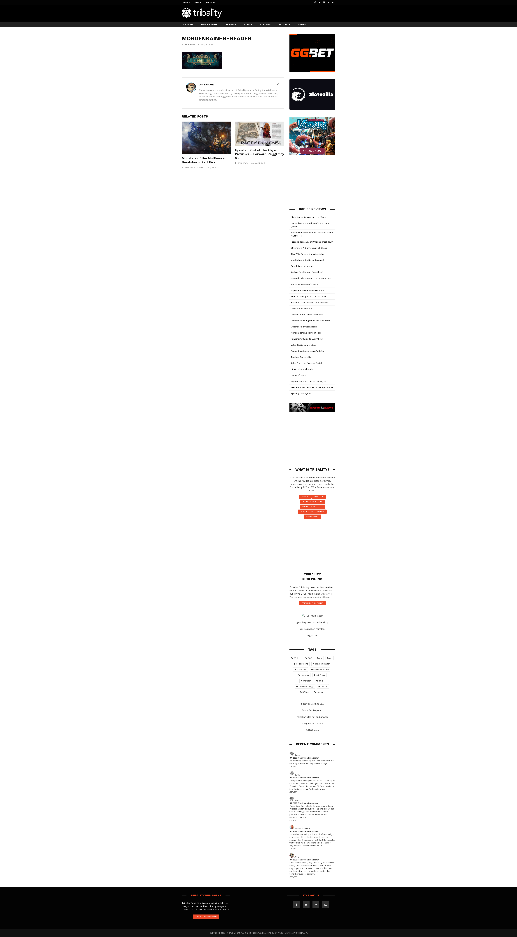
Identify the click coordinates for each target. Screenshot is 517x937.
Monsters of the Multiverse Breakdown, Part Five (203, 160)
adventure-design (306, 686)
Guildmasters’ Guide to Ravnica (307, 314)
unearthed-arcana (321, 669)
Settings (284, 24)
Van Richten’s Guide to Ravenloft (307, 260)
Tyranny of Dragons (301, 393)
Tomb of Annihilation (301, 357)
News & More (209, 24)
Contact (197, 2)
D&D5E (324, 686)
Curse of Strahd (299, 375)
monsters (307, 680)
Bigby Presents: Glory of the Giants (308, 217)
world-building (302, 663)
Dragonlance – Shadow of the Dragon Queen (310, 225)
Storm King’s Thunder (302, 369)
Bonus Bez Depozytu (312, 710)
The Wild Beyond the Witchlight (307, 254)
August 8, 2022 (214, 167)
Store (302, 24)
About (186, 2)
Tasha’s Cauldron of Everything (307, 272)
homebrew (301, 669)
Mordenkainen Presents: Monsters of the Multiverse (312, 234)
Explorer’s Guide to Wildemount (307, 290)
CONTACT (318, 496)
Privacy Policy (269, 933)
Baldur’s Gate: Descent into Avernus (309, 302)
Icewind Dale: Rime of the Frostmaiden (311, 278)
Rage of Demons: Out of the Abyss (308, 381)
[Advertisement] (286, 13)
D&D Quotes (312, 730)
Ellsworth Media (298, 933)
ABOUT (305, 496)
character (305, 675)
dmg (321, 680)
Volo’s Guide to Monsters (303, 345)
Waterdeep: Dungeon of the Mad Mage (310, 320)
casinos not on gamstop (312, 628)
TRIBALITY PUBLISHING (312, 603)
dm (330, 658)
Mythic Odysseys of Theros (304, 284)
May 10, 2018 (207, 44)
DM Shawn (189, 44)
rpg (320, 658)
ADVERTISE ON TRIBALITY (312, 511)
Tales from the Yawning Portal (306, 363)
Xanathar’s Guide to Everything (307, 339)
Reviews (231, 24)
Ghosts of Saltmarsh (301, 308)
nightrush (312, 635)
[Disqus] (233, 219)
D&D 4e (306, 692)
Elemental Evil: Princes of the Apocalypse (312, 387)
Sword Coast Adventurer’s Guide (307, 351)
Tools (248, 24)
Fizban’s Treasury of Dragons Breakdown (312, 242)
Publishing (210, 2)
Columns (187, 24)
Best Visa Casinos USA (312, 703)
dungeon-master (322, 663)
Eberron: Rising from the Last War (308, 296)
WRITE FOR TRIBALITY (312, 506)
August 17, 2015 (258, 163)
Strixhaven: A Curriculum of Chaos (309, 248)
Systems (265, 24)
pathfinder (320, 675)
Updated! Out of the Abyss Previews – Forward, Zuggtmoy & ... (259, 154)
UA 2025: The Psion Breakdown (304, 758)
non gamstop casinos (312, 723)
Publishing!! (312, 516)
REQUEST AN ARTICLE (312, 501)
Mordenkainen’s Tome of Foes (306, 333)
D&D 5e (297, 658)
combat (320, 692)
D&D (310, 658)
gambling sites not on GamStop (312, 622)
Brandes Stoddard (194, 167)
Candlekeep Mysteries (302, 266)
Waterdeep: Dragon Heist (304, 326)
